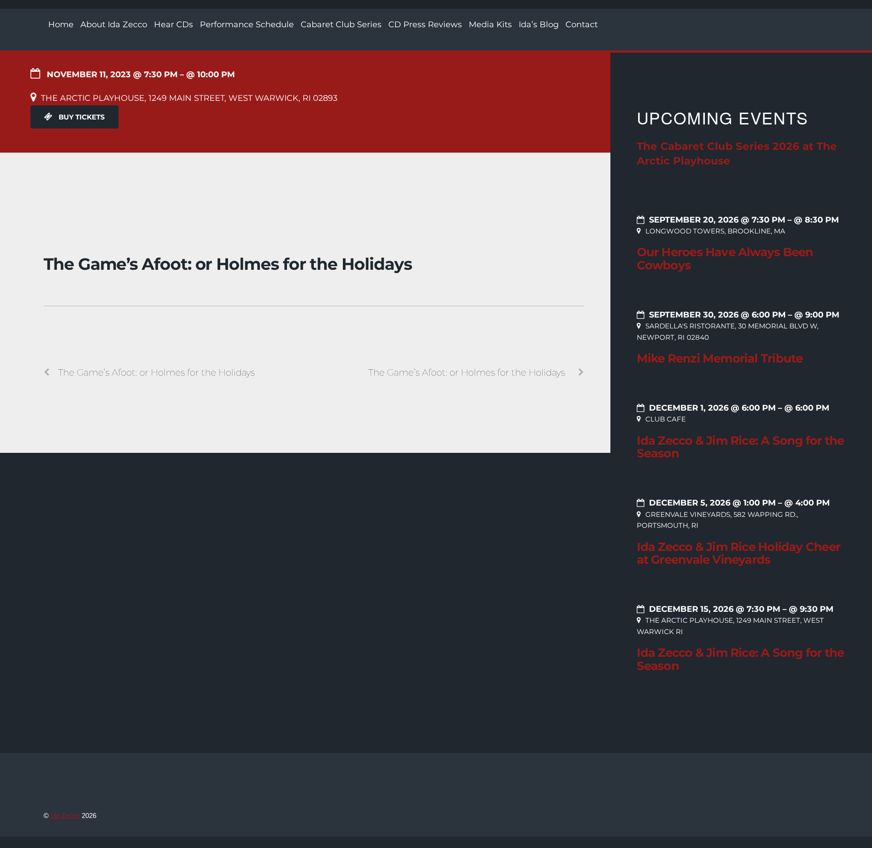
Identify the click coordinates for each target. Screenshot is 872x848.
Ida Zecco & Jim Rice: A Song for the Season (740, 447)
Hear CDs (173, 25)
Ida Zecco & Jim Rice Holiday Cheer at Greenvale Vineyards (738, 553)
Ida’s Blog (539, 25)
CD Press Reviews (425, 25)
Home (61, 25)
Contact (581, 25)
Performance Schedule (247, 25)
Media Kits (490, 25)
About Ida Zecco (113, 25)
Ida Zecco (65, 815)
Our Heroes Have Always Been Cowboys (725, 259)
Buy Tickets (81, 117)
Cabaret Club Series (341, 25)
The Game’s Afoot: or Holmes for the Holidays (227, 264)
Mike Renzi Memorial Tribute (720, 358)
